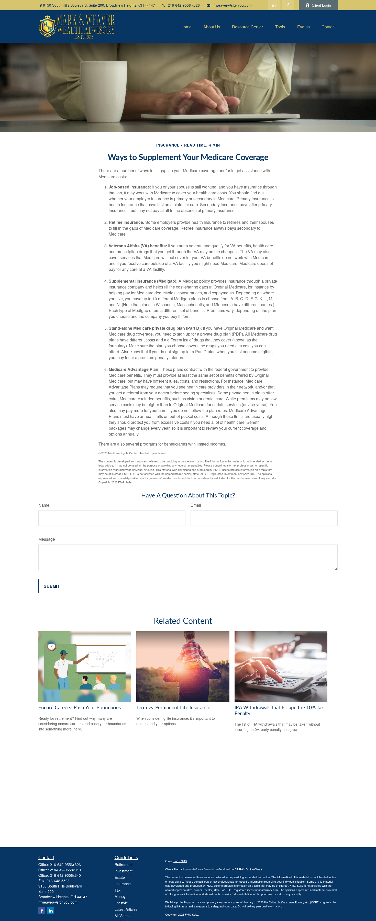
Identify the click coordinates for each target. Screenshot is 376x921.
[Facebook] (288, 5)
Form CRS (180, 861)
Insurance (123, 883)
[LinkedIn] (274, 5)
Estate (120, 877)
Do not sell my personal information (259, 906)
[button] (186, 26)
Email (196, 505)
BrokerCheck (254, 869)
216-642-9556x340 (65, 869)
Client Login (321, 5)
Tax (117, 890)
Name (43, 505)
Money (120, 896)
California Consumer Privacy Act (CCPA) (294, 902)
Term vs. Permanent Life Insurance (173, 707)
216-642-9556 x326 (184, 5)
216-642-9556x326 (65, 864)
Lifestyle (121, 902)
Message (46, 539)
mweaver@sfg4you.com (232, 5)
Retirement (123, 864)
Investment (123, 870)
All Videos (122, 915)
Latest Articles (126, 909)
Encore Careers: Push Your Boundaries (79, 707)
